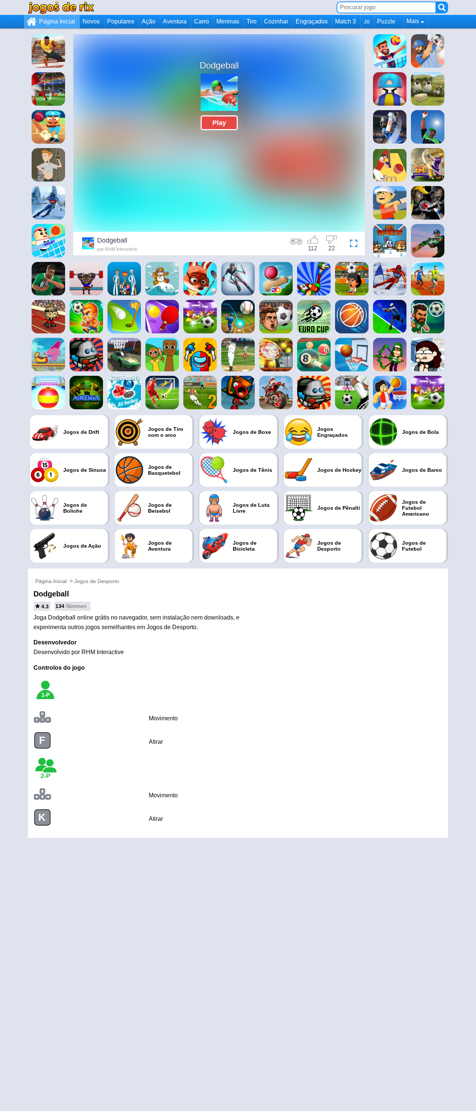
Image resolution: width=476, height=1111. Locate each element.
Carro (201, 21)
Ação (148, 21)
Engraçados (312, 21)
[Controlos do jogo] (296, 244)
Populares (120, 21)
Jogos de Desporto (96, 581)
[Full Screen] (352, 244)
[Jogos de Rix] (61, 7)
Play (219, 123)
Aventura (175, 21)
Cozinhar (276, 21)
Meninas (227, 21)
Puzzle (386, 21)
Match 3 (345, 21)
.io (366, 21)
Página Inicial (57, 21)
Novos (91, 21)
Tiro (252, 21)
